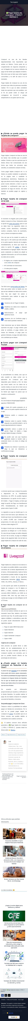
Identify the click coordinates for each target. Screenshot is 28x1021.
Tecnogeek (14, 2)
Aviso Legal (21, 999)
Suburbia (14, 670)
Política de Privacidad (12, 999)
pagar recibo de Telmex (17, 286)
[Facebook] (2, 995)
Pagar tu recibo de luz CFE (21, 776)
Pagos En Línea (21, 734)
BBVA (18, 579)
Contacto (3, 999)
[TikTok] (9, 995)
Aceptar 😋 (14, 1017)
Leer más (10, 1013)
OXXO (11, 714)
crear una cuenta (14, 223)
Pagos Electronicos (11, 734)
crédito (17, 247)
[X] (6, 995)
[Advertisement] (14, 42)
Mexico (3, 734)
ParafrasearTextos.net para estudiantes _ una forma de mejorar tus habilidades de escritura (7, 776)
